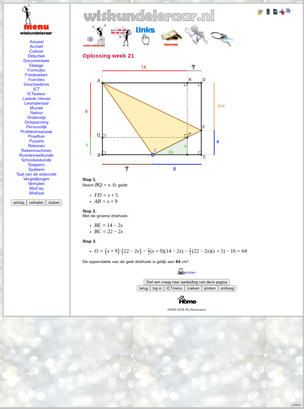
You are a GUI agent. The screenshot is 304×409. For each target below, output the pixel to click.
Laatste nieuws (36, 98)
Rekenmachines (36, 150)
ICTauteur (36, 93)
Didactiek (36, 55)
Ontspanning (36, 122)
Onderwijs (36, 117)
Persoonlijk (36, 126)
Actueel (36, 41)
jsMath (296, 404)
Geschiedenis (36, 84)
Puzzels (36, 141)
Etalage (36, 65)
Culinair (36, 51)
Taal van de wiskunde (36, 174)
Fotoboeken (36, 74)
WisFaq (36, 188)
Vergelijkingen (36, 178)
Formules (36, 70)
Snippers (36, 164)
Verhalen (36, 183)
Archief (36, 46)
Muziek (36, 108)
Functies (36, 79)
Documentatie (36, 60)
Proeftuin (36, 136)
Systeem (36, 169)
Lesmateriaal (36, 103)
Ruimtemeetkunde (36, 155)
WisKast (36, 193)
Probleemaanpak (36, 131)
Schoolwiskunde (36, 160)
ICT (36, 89)
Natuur (36, 112)
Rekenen (36, 145)
